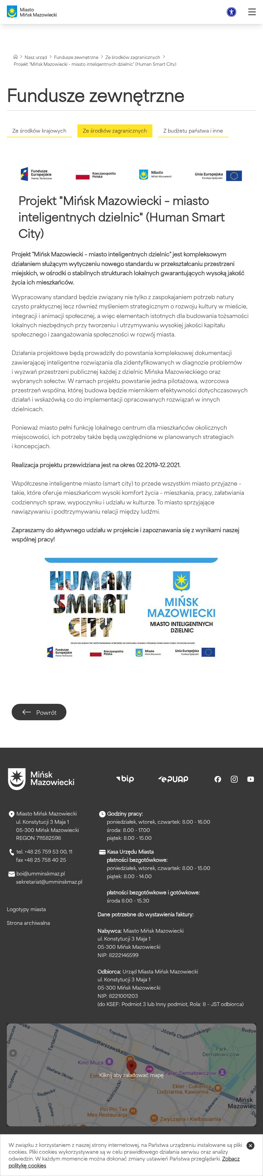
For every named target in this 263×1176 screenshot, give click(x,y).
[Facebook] (217, 779)
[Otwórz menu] (252, 12)
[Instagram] (234, 779)
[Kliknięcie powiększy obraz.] (131, 614)
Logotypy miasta (26, 909)
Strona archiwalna (28, 923)
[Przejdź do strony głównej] (41, 779)
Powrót (46, 712)
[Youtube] (250, 779)
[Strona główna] (15, 56)
